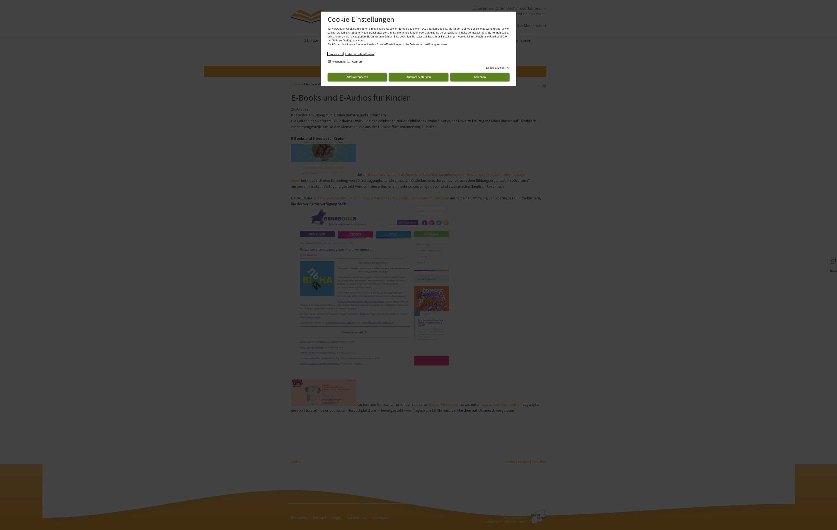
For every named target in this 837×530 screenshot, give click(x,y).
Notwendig (339, 61)
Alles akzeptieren (357, 77)
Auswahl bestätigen (418, 77)
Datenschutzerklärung (360, 54)
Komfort (356, 61)
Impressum (335, 54)
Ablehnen (480, 77)
